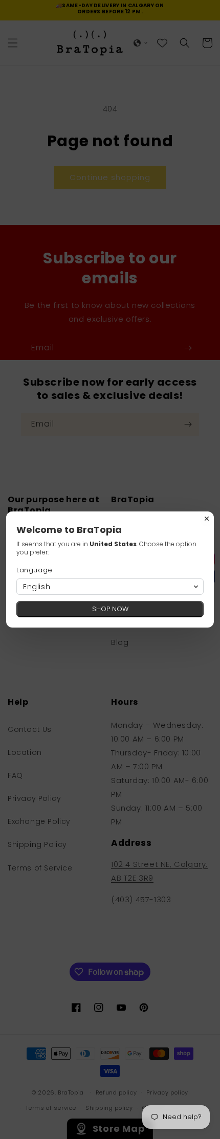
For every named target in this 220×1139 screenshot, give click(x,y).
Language (34, 570)
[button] (110, 586)
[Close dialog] (207, 518)
